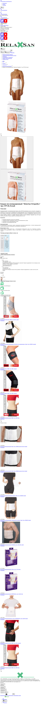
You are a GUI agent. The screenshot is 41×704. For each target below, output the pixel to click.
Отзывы (2, 254)
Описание (12, 254)
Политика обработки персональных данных (8, 695)
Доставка (4, 5)
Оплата (4, 4)
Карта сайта (18, 695)
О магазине (5, 3)
